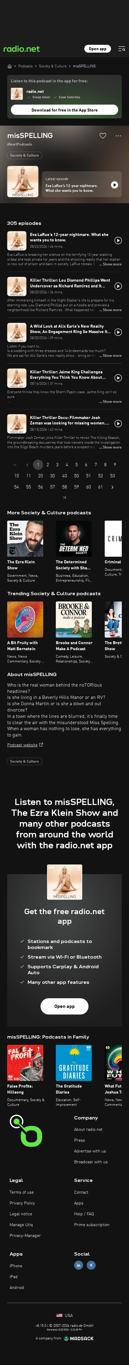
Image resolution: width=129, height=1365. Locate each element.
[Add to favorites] (103, 135)
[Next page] (112, 487)
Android (17, 1288)
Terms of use (22, 1192)
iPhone (16, 1266)
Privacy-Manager (25, 1236)
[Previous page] (27, 465)
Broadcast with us (91, 1162)
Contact (81, 1192)
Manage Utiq (21, 1225)
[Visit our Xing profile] (91, 1265)
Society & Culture (24, 156)
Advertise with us (90, 1151)
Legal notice (21, 1214)
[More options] (118, 135)
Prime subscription (92, 1225)
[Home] (9, 66)
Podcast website (22, 745)
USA (68, 1316)
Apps (78, 1203)
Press (79, 1140)
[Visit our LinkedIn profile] (78, 1265)
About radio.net (88, 1130)
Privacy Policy (22, 1203)
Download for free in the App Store (65, 110)
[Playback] (114, 184)
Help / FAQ (84, 1214)
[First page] (15, 465)
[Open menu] (121, 48)
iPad (14, 1277)
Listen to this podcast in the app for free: (49, 81)
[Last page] (64, 497)
